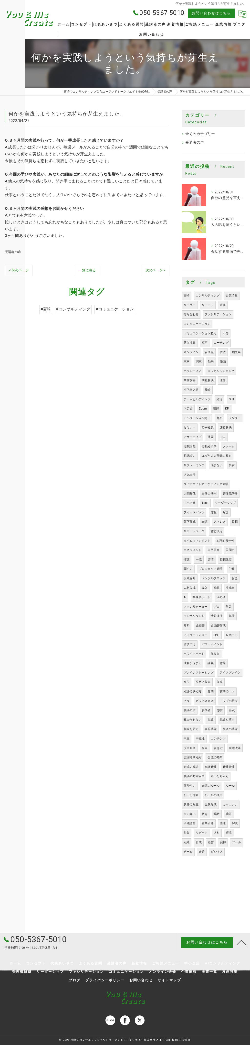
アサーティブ (192, 437)
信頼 (214, 512)
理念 (223, 380)
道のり (221, 597)
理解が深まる (192, 663)
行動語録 (190, 446)
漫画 (223, 361)
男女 (232, 465)
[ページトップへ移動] (241, 942)
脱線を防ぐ (191, 729)
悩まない (217, 465)
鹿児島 (236, 352)
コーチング (221, 342)
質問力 (230, 550)
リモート (208, 305)
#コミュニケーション (115, 309)
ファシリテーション (218, 314)
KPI (227, 408)
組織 (186, 842)
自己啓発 (213, 550)
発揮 (223, 842)
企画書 (200, 625)
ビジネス (217, 851)
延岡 (210, 437)
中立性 (200, 738)
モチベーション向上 (197, 418)
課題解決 (226, 427)
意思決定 (217, 531)
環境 (229, 832)
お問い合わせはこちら (211, 13)
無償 (232, 616)
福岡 (205, 342)
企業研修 (208, 823)
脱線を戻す (227, 719)
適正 (229, 814)
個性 (223, 823)
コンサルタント (194, 616)
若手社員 (208, 427)
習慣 (211, 559)
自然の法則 (209, 493)
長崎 (207, 389)
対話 (226, 512)
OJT (232, 399)
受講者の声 (13, 252)
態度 (220, 710)
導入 (205, 588)
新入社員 (190, 342)
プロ (216, 606)
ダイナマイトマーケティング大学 (206, 484)
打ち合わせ (191, 314)
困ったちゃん (220, 776)
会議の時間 (215, 757)
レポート (232, 635)
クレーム (229, 446)
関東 (199, 361)
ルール (230, 785)
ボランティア (192, 371)
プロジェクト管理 (211, 568)
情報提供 (217, 616)
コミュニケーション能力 (200, 333)
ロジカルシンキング (221, 371)
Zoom (203, 408)
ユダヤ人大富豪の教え (216, 455)
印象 (186, 832)
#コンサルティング (73, 309)
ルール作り (191, 795)
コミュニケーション (197, 324)
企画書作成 (218, 625)
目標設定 (226, 559)
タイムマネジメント (197, 540)
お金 (235, 578)
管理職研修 (230, 493)
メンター (235, 418)
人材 (217, 832)
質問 (210, 691)
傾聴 (186, 559)
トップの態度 (229, 701)
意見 (223, 663)
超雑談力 (190, 455)
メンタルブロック (214, 578)
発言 (186, 682)
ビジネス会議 (205, 701)
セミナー (190, 427)
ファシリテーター (196, 606)
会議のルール (210, 785)
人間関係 (190, 493)
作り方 (215, 653)
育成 (199, 842)
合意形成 (211, 804)
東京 (186, 361)
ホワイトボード (194, 653)
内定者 (188, 408)
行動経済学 (209, 446)
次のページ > (156, 270)
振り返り (190, 578)
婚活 (219, 399)
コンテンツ (218, 738)
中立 (186, 738)
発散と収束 (203, 682)
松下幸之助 (191, 389)
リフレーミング (194, 465)
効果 (211, 361)
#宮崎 (46, 309)
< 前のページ (19, 270)
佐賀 (223, 352)
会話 (202, 851)
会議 (205, 521)
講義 (210, 663)
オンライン (191, 352)
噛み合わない (192, 719)
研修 (223, 305)
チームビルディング (197, 399)
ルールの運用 (213, 795)
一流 (199, 559)
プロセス (190, 748)
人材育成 (190, 588)
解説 (235, 823)
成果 (217, 588)
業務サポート (201, 597)
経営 (211, 842)
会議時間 (211, 767)
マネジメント (192, 550)
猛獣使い (190, 785)
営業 (228, 606)
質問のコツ (227, 691)
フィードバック (194, 512)
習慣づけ (190, 644)
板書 (205, 748)
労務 (232, 568)
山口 (223, 437)
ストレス (220, 521)
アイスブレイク (229, 672)
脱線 (210, 719)
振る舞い (190, 814)
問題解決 (208, 380)
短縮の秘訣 (191, 767)
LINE (217, 635)
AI (185, 597)
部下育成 (190, 521)
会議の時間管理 (194, 776)
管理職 (209, 352)
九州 (219, 418)
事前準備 (211, 729)
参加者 (206, 710)
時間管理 (229, 767)
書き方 (218, 748)
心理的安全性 (225, 540)
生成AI (230, 588)
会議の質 (190, 710)
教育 (205, 814)
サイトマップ (169, 980)
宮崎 (186, 295)
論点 (232, 710)
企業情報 (232, 295)
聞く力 (188, 568)
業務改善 (190, 380)
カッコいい (230, 804)
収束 (220, 682)
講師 (216, 408)
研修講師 (190, 823)
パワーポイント (212, 644)
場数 (217, 814)
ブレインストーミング (198, 672)
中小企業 (190, 503)
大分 (225, 333)
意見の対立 (191, 804)
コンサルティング (208, 295)
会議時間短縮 (192, 757)
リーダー (190, 305)
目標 (235, 521)
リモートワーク (194, 531)
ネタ (186, 701)
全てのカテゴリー (200, 134)
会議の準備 (230, 729)
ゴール (236, 842)
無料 (186, 625)
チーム (188, 851)
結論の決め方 (192, 691)
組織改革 (235, 748)
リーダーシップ (225, 503)
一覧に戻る (87, 270)
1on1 (205, 503)
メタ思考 (190, 474)
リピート (202, 832)
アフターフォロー (196, 635)
